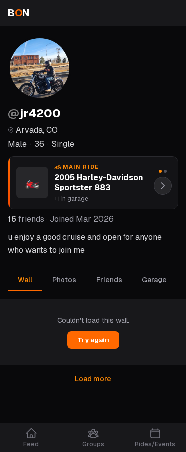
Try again (93, 340)
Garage (154, 279)
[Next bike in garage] (163, 186)
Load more (93, 378)
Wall (25, 279)
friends (26, 219)
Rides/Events (155, 444)
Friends (109, 279)
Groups (93, 444)
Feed (31, 444)
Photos (64, 279)
